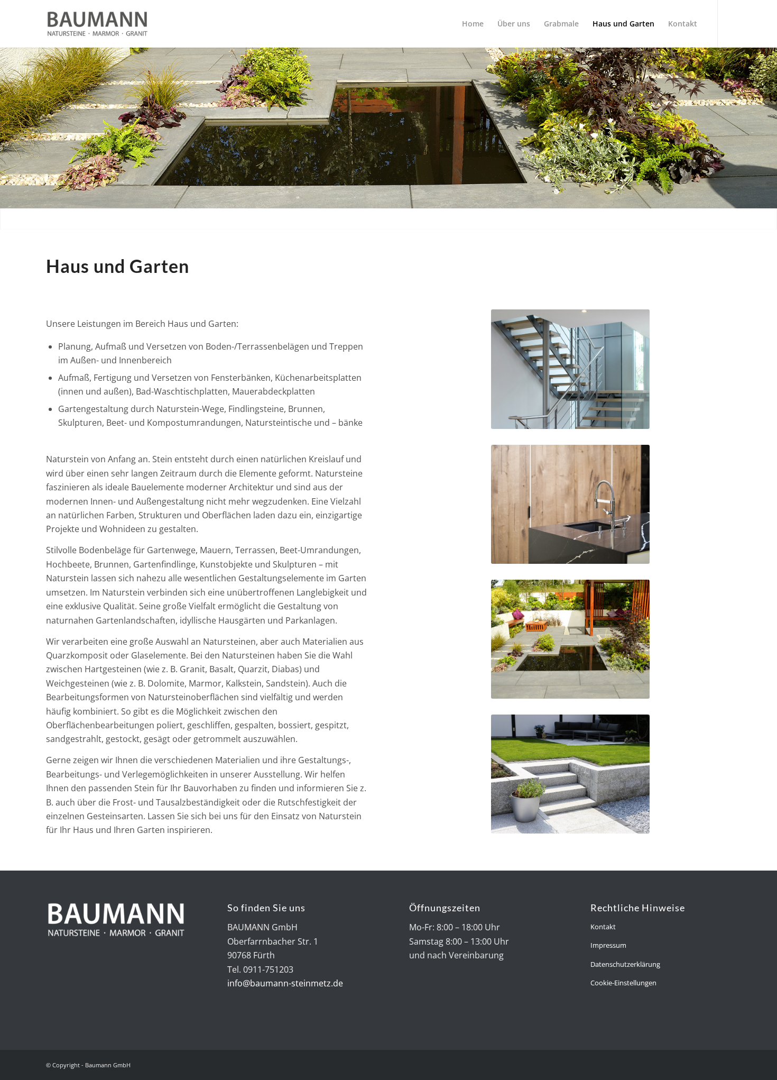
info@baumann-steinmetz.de (285, 983)
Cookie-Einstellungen (623, 982)
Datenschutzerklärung (625, 964)
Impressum (608, 945)
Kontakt (603, 926)
